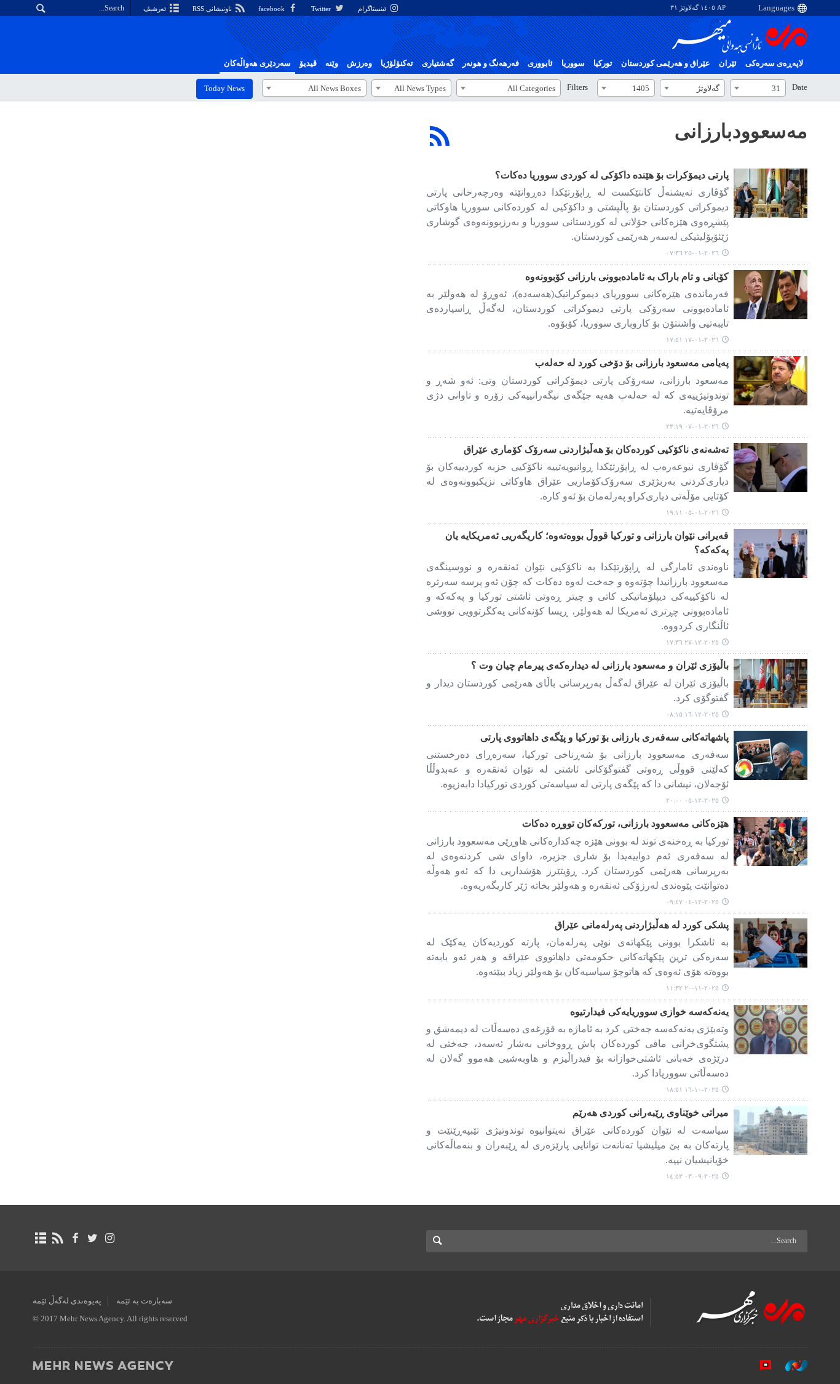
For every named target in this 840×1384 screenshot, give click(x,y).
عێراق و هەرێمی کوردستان (665, 63)
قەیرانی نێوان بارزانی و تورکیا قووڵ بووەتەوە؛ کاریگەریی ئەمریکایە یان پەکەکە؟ (587, 542)
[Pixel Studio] (759, 1364)
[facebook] (74, 1238)
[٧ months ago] (770, 294)
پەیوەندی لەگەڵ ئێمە (67, 1301)
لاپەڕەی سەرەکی (774, 63)
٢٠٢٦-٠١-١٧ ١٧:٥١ (692, 339)
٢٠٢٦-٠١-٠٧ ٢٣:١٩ (692, 426)
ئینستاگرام (373, 8)
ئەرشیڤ (155, 8)
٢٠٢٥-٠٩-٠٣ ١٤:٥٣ (692, 1176)
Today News (224, 88)
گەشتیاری (438, 63)
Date (799, 87)
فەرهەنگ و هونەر (490, 63)
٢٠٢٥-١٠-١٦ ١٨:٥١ (692, 1089)
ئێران (728, 63)
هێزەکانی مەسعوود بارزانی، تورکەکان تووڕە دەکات (625, 823)
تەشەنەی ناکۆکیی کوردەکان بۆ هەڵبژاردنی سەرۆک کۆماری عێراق (596, 449)
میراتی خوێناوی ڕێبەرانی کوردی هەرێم (651, 1112)
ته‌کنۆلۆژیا (397, 63)
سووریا (573, 63)
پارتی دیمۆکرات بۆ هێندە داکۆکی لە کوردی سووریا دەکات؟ (612, 175)
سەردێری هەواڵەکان (257, 63)
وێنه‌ (331, 63)
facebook (272, 8)
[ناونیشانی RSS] (57, 1238)
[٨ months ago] (770, 683)
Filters (577, 87)
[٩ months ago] (770, 943)
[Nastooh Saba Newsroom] (790, 1364)
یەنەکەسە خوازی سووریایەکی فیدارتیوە (649, 1011)
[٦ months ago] (770, 193)
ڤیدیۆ (308, 63)
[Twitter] (92, 1238)
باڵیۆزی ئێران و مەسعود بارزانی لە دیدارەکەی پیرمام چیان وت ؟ (600, 665)
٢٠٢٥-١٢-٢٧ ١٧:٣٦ (692, 642)
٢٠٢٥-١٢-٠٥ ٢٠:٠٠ (692, 800)
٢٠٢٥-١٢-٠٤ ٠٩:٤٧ (692, 901)
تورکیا (602, 63)
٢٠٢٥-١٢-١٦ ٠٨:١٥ (692, 714)
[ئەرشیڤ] (40, 1238)
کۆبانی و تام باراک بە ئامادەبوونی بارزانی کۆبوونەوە (627, 276)
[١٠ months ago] (770, 1029)
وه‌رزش (359, 63)
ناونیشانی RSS (213, 8)
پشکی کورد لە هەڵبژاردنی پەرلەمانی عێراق (642, 925)
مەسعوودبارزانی (741, 131)
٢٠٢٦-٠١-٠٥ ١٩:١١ (692, 512)
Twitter (322, 8)
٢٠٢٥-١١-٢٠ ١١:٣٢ (692, 988)
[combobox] (758, 88)
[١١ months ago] (770, 1130)
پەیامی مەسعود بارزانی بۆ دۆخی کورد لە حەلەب (632, 362)
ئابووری (540, 63)
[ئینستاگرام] (109, 1238)
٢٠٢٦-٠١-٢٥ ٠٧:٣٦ (692, 253)
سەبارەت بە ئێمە (144, 1301)
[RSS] (440, 136)
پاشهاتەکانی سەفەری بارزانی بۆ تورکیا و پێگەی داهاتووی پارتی (604, 737)
